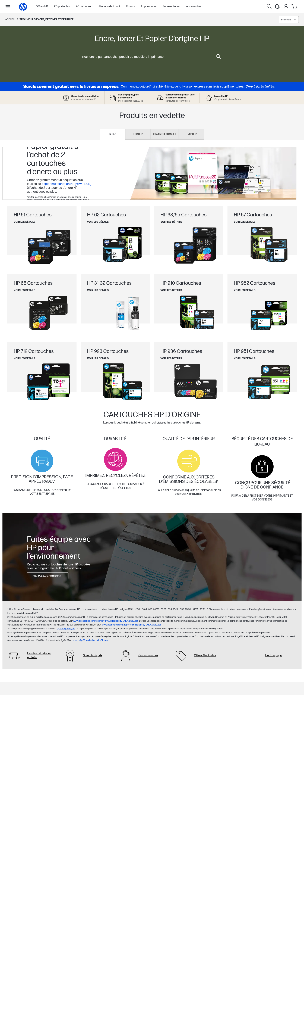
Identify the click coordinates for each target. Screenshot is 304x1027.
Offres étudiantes (205, 655)
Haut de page (273, 655)
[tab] (112, 134)
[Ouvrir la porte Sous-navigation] (7, 6)
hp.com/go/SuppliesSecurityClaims (90, 640)
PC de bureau (84, 6)
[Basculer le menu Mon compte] (285, 6)
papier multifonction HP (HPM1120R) (66, 184)
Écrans (130, 6)
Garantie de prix (92, 655)
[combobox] (289, 19)
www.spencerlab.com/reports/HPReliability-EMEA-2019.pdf (131, 624)
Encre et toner (171, 6)
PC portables (62, 6)
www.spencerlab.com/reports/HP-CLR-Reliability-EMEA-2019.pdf (105, 621)
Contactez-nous (148, 655)
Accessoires (193, 6)
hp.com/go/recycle (66, 628)
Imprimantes (149, 6)
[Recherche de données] (269, 7)
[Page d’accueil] (23, 7)
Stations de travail (109, 6)
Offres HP (42, 6)
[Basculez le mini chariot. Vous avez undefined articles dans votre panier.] (294, 6)
